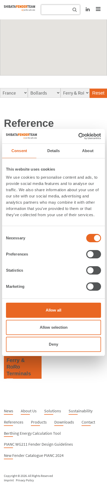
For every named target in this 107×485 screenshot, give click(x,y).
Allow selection (54, 327)
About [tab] (87, 150)
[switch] (93, 254)
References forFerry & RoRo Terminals (20, 360)
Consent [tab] (19, 150)
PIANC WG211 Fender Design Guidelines (38, 444)
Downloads (64, 422)
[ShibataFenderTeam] (19, 10)
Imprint (9, 480)
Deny (53, 344)
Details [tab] (53, 150)
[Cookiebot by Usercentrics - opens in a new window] (78, 136)
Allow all (53, 310)
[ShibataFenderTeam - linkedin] (88, 9)
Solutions (52, 410)
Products (39, 422)
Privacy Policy (25, 480)
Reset (98, 93)
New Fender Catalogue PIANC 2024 (34, 455)
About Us (29, 410)
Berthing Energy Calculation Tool (32, 433)
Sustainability (80, 410)
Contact (88, 422)
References (13, 422)
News (8, 410)
